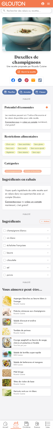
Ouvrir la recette (28, 71)
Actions (46, 221)
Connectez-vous (12, 122)
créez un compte (29, 122)
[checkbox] (4, 231)
